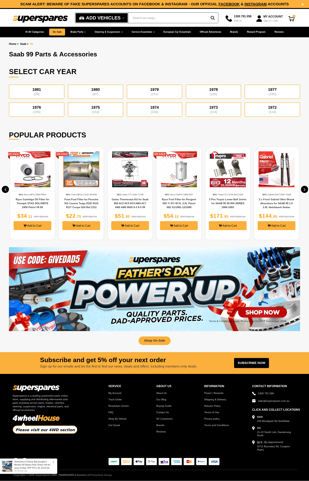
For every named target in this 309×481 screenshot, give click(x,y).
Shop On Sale (154, 340)
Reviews (279, 32)
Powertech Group (101, 475)
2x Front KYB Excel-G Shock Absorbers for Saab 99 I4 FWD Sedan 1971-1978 (276, 203)
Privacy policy (212, 418)
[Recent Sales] (8, 466)
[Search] (212, 17)
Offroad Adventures (210, 32)
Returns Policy (212, 405)
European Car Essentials (177, 32)
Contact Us (162, 412)
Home (12, 43)
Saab (23, 43)
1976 (36, 109)
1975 (95, 109)
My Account (114, 393)
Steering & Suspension (108, 32)
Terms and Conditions (216, 425)
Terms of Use (211, 412)
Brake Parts (77, 32)
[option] (154, 4)
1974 (154, 109)
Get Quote (114, 425)
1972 (272, 109)
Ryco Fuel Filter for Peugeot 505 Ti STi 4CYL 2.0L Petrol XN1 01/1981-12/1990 (130, 203)
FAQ (110, 412)
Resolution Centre (118, 405)
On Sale (57, 32)
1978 (213, 91)
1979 (154, 91)
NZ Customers (164, 418)
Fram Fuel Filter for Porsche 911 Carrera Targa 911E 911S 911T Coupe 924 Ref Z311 (33, 203)
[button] (34, 32)
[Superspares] (40, 18)
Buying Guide (163, 405)
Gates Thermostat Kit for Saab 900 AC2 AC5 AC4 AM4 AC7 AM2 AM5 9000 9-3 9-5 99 (81, 203)
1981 (36, 91)
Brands (234, 32)
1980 (95, 91)
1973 (213, 109)
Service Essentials (142, 32)
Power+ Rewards (214, 393)
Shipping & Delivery (215, 399)
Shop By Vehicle (117, 418)
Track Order (115, 399)
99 (31, 43)
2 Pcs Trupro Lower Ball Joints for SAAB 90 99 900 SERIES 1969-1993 (179, 203)
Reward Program (256, 32)
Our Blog (161, 399)
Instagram (255, 4)
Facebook (229, 4)
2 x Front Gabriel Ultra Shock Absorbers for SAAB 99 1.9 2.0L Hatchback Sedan (227, 203)
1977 (272, 91)
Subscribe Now (251, 363)
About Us (161, 393)
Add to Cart (34, 225)
